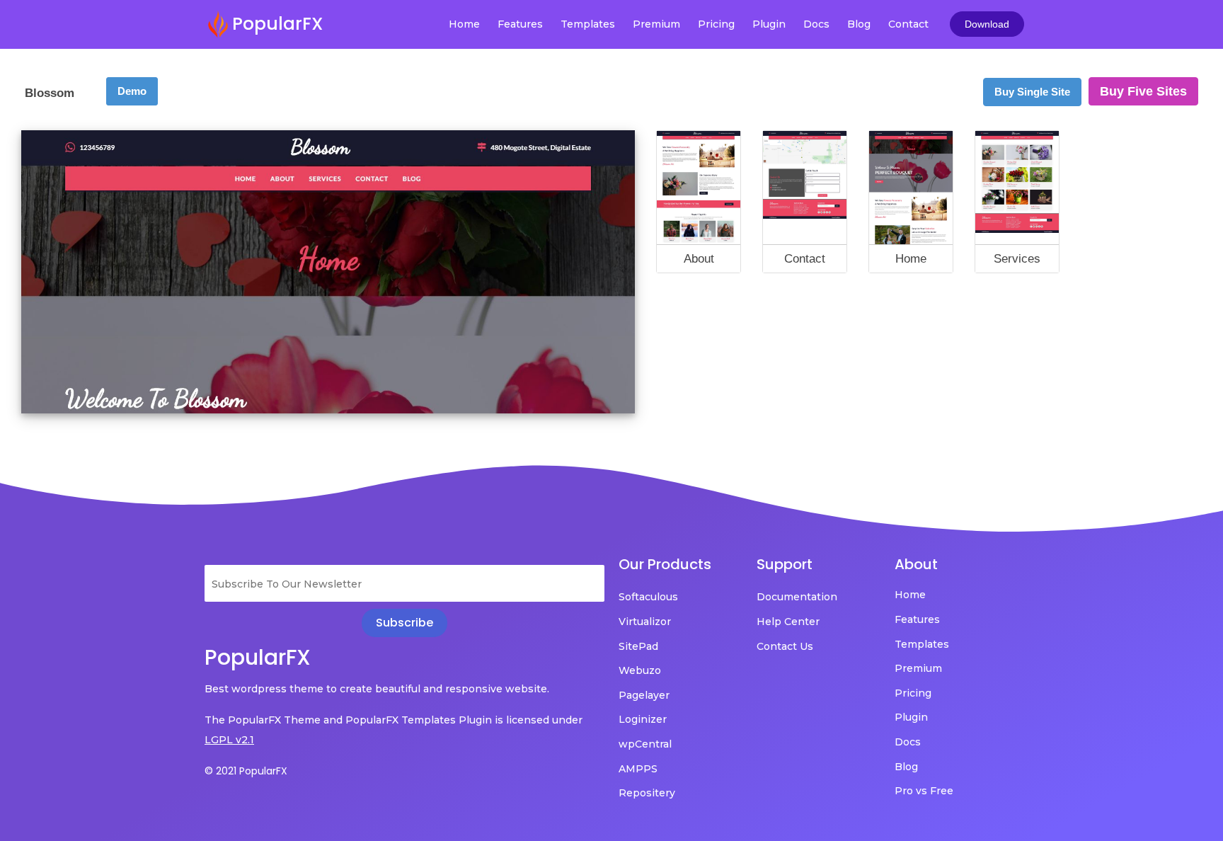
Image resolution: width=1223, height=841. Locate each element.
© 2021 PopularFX (246, 771)
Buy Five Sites (1143, 91)
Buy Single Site (1032, 92)
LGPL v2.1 (229, 739)
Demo (132, 91)
